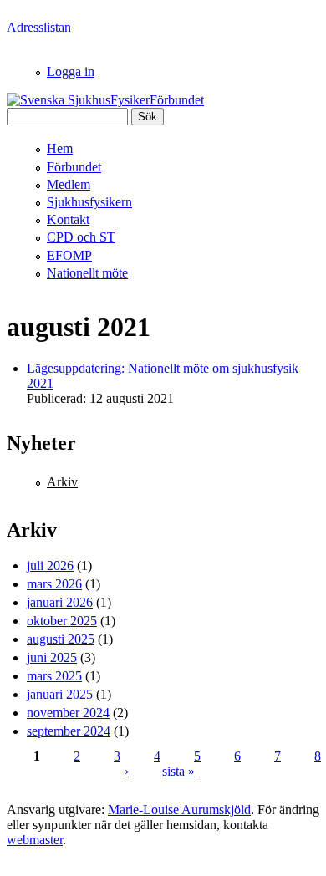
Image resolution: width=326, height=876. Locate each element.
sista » (178, 771)
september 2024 (68, 731)
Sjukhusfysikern (89, 202)
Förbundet (74, 167)
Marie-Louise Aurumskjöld (179, 809)
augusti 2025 (60, 639)
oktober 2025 (62, 621)
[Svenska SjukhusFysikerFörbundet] (105, 100)
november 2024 (68, 712)
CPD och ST (81, 237)
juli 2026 (50, 565)
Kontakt (68, 219)
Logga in (70, 71)
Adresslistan (39, 27)
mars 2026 (54, 584)
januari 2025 (60, 694)
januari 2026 (60, 602)
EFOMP (69, 255)
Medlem (68, 184)
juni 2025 (52, 657)
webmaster (35, 840)
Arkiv (62, 482)
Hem (60, 148)
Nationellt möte (87, 273)
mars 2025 (54, 676)
